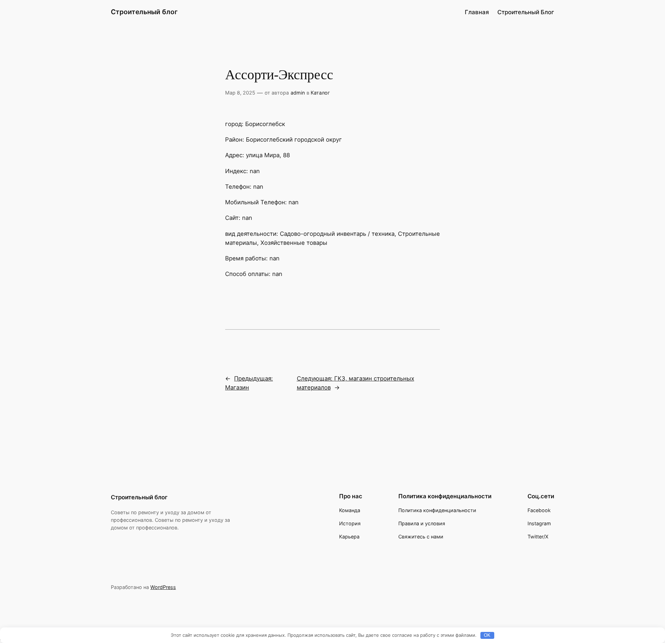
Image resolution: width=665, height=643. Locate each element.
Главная (477, 12)
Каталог (320, 93)
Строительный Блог (525, 12)
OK (487, 635)
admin (298, 93)
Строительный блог (144, 12)
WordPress (163, 587)
